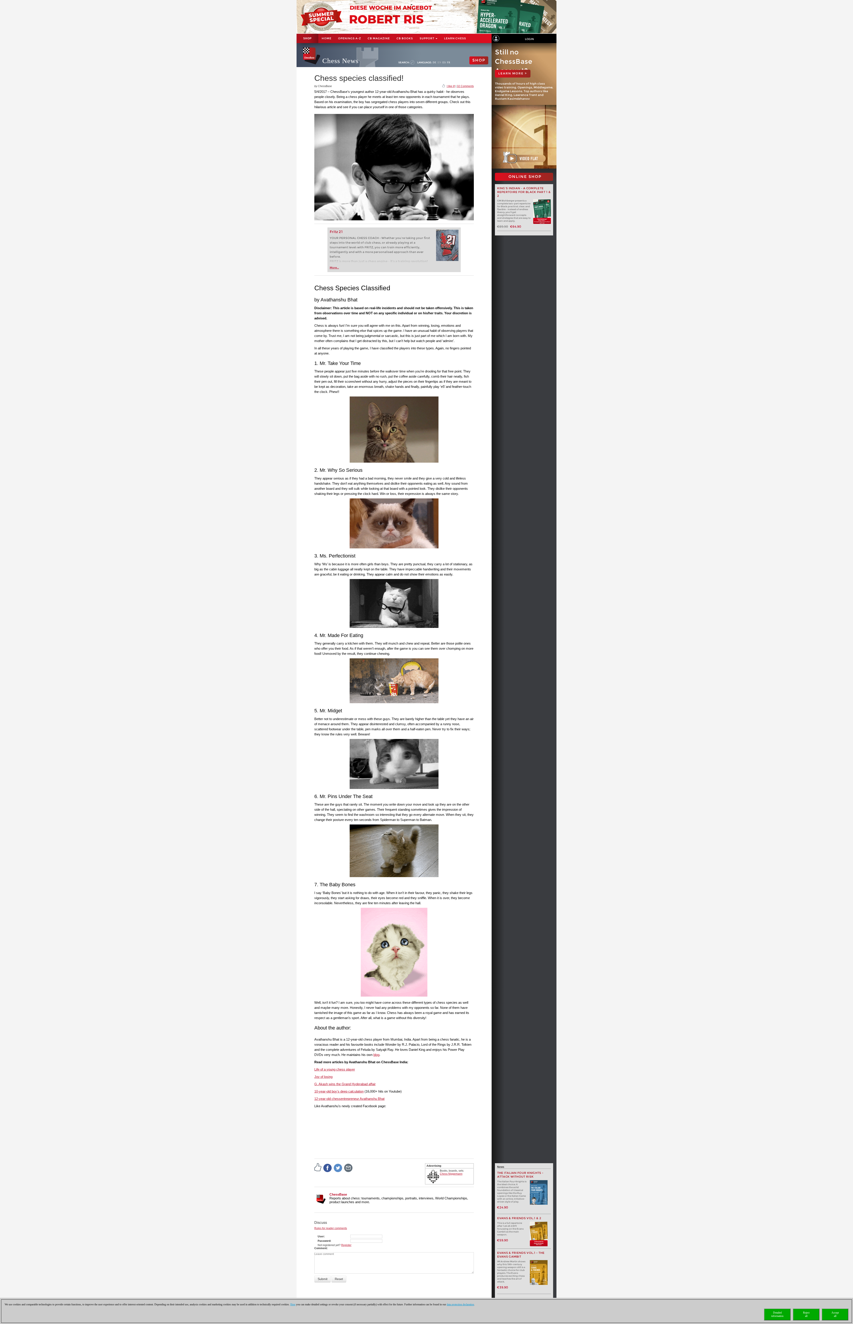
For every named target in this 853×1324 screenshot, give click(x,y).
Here (292, 1304)
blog (376, 1055)
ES (444, 62)
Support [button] (427, 38)
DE (434, 62)
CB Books (405, 38)
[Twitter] (338, 1167)
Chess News (340, 61)
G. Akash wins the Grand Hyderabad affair (345, 1084)
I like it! (451, 86)
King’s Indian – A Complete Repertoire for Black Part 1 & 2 (524, 192)
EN (439, 62)
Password (324, 1240)
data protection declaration (460, 1304)
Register (346, 1245)
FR (448, 62)
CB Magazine (379, 38)
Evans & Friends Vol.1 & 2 (519, 1218)
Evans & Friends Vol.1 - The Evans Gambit (521, 1254)
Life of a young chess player (334, 1069)
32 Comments (465, 86)
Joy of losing (323, 1077)
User (321, 1236)
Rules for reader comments (330, 1228)
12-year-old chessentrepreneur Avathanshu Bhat (349, 1099)
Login (529, 39)
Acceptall (835, 1314)
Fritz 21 (336, 232)
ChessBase (338, 1194)
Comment (320, 1248)
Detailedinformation (777, 1314)
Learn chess (455, 38)
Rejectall (806, 1314)
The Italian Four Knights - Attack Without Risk (520, 1175)
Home (326, 38)
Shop (307, 38)
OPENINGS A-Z (349, 38)
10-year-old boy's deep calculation (339, 1091)
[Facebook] (328, 1167)
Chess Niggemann (451, 1173)
